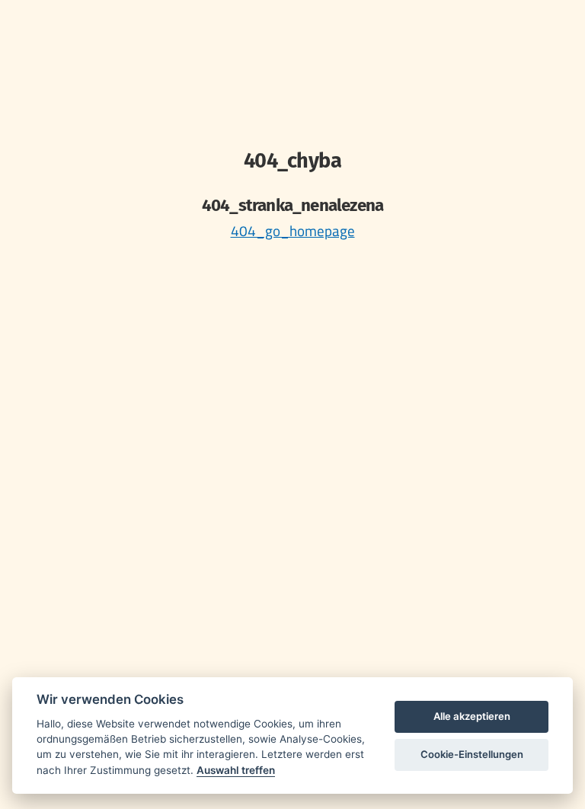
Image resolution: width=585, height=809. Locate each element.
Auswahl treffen (236, 770)
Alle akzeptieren (471, 716)
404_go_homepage (293, 230)
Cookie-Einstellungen (471, 754)
